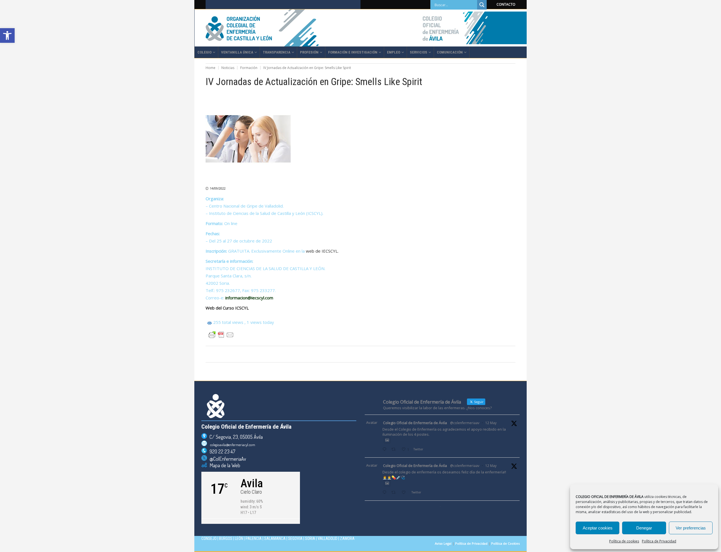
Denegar (644, 528)
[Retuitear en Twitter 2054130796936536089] (395, 492)
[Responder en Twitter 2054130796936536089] (385, 492)
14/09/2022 (218, 188)
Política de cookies (624, 541)
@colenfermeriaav (464, 422)
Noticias (227, 67)
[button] (7, 35)
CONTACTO (506, 4)
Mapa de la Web (223, 465)
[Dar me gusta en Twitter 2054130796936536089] (405, 492)
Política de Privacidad (659, 541)
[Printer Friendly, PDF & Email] (221, 335)
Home (210, 67)
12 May (491, 422)
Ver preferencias (691, 528)
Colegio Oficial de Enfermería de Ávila (415, 422)
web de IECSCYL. (322, 251)
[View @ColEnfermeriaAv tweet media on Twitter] (387, 440)
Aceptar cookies (598, 528)
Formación (248, 67)
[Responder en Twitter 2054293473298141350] (385, 449)
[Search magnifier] (482, 5)
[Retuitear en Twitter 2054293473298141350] (395, 449)
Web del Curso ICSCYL (227, 308)
